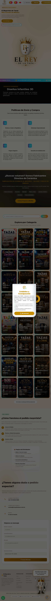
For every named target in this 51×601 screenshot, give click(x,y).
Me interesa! (25, 313)
